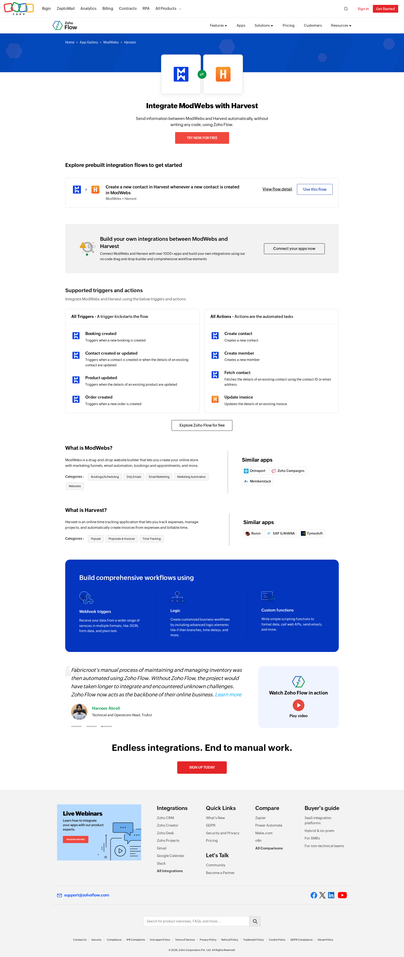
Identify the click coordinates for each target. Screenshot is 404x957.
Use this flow (315, 189)
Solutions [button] (262, 25)
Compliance (114, 939)
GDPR (211, 825)
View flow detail (277, 189)
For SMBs (312, 838)
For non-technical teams (324, 846)
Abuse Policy (325, 939)
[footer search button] (254, 921)
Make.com (264, 833)
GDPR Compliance (301, 939)
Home (69, 42)
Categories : (75, 476)
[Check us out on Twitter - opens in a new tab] (322, 895)
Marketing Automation (191, 476)
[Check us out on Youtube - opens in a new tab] (342, 895)
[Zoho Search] (346, 9)
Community (215, 865)
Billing (107, 8)
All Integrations (170, 871)
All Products (166, 8)
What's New (215, 818)
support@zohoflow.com (86, 895)
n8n (258, 840)
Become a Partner (220, 873)
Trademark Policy (253, 939)
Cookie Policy (277, 939)
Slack (161, 863)
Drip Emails (134, 476)
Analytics (88, 8)
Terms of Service (185, 939)
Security (96, 939)
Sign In (363, 9)
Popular (96, 538)
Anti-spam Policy (160, 939)
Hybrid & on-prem (319, 831)
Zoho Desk (165, 833)
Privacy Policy (208, 939)
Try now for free (202, 138)
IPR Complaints (135, 939)
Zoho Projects (168, 840)
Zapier (260, 818)
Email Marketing (159, 476)
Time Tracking (152, 538)
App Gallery (89, 42)
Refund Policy (229, 939)
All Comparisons (269, 848)
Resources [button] (339, 25)
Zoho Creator (167, 825)
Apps (241, 25)
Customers (313, 25)
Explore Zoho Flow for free (202, 425)
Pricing (289, 25)
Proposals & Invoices (121, 538)
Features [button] (217, 25)
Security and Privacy (222, 833)
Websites (75, 486)
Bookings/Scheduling (105, 476)
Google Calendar (170, 856)
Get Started (385, 9)
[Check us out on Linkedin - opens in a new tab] (331, 895)
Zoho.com (19, 8)
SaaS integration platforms (318, 820)
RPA (146, 8)
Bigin (46, 8)
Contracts (128, 8)
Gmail (161, 848)
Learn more (228, 695)
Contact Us (80, 939)
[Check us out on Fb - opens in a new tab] (313, 895)
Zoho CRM (165, 818)
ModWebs (111, 42)
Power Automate (268, 825)
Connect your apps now (294, 248)
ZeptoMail (66, 8)
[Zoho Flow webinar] (99, 832)
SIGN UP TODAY (202, 767)
